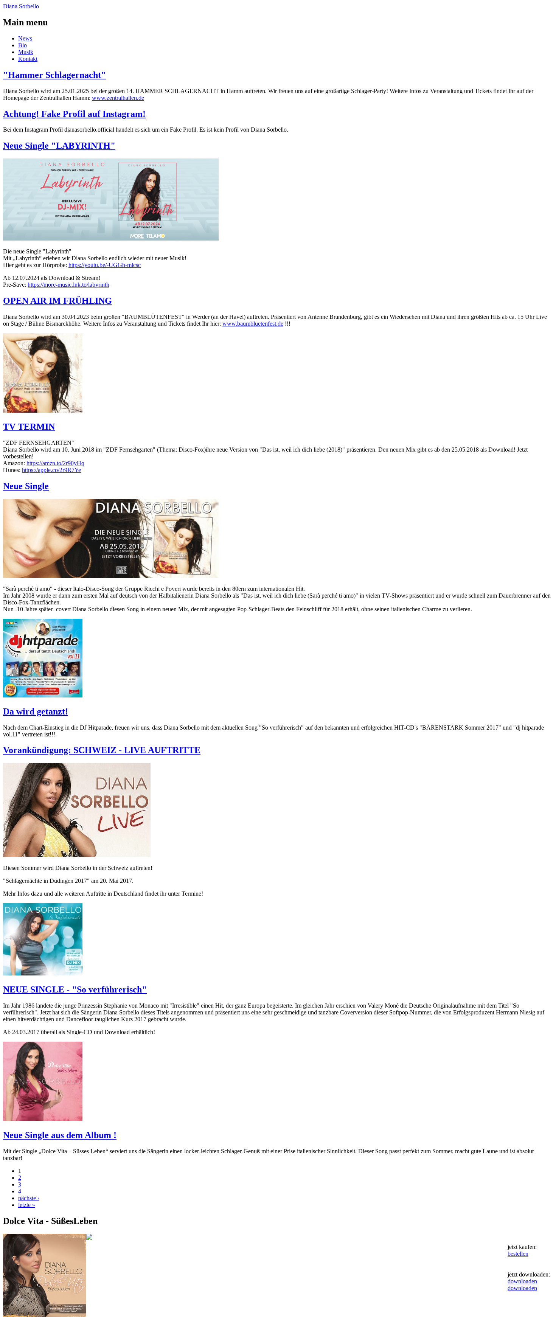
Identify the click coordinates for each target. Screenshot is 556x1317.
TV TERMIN (29, 427)
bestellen (518, 1253)
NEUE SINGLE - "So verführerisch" (75, 989)
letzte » (26, 1205)
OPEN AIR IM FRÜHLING (57, 301)
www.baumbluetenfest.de (252, 323)
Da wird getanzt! (35, 711)
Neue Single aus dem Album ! (59, 1135)
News (25, 38)
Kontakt (27, 59)
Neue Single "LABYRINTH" (59, 146)
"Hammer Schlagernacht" (54, 75)
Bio (22, 45)
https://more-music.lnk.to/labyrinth (68, 284)
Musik (25, 52)
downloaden (522, 1281)
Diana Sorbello (21, 6)
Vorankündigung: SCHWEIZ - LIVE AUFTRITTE (101, 750)
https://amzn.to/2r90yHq (55, 463)
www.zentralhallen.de (118, 98)
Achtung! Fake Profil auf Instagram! (74, 114)
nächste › (28, 1198)
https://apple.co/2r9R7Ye (51, 470)
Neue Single (26, 486)
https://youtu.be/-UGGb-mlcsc (104, 265)
